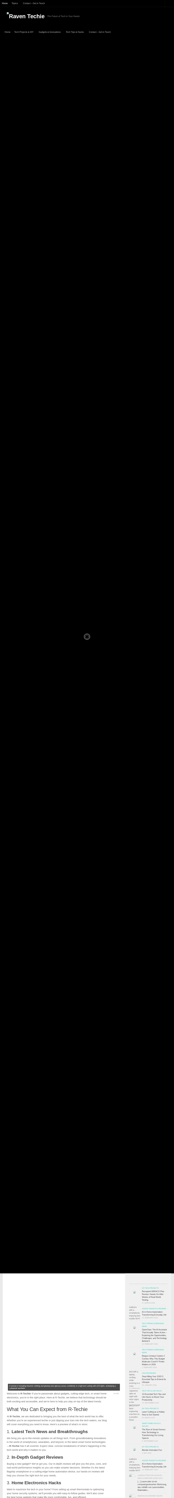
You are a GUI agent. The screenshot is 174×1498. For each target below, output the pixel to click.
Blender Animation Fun (152, 1450)
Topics (15, 3)
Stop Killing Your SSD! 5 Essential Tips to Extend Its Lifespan (154, 1379)
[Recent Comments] (153, 1281)
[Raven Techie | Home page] (25, 17)
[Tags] (162, 1281)
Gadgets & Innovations (50, 32)
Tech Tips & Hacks (75, 32)
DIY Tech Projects (150, 1288)
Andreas (55, 946)
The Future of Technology (87, 912)
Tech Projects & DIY (24, 32)
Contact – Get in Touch (34, 3)
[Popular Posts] (143, 1281)
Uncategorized (149, 1373)
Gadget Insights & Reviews (154, 1309)
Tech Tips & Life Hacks (152, 1391)
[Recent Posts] (134, 1281)
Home (5, 3)
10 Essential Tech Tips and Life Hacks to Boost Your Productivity (154, 1397)
